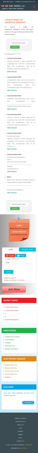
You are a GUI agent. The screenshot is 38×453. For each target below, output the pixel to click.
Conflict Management (12, 319)
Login (11, 249)
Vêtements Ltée (10, 346)
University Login (27, 249)
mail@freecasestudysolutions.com (25, 2)
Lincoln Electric (9, 340)
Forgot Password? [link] (10, 278)
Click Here (28, 403)
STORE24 (8, 343)
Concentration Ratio (14, 58)
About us (20, 425)
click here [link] (21, 280)
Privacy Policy (20, 421)
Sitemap (20, 431)
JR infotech (23, 448)
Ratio (9, 177)
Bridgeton (8, 377)
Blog (20, 438)
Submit (20, 434)
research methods (11, 368)
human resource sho (12, 371)
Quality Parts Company (12, 337)
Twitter (22, 255)
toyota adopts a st (11, 374)
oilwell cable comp (11, 365)
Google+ (11, 255)
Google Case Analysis (11, 349)
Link (20, 428)
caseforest (28, 445)
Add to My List (12, 71)
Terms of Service (20, 418)
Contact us (20, 441)
